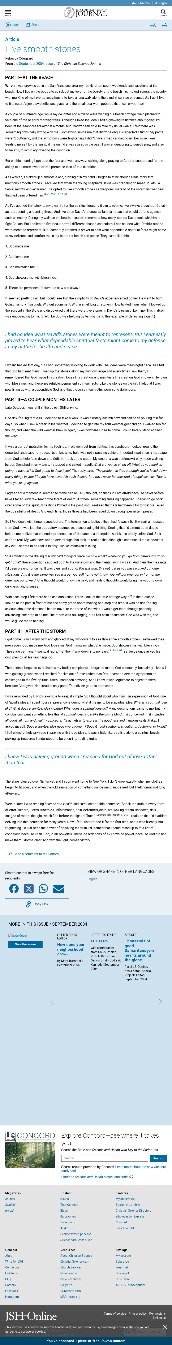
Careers (10, 1285)
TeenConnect (69, 1204)
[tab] (30, 1193)
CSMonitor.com (70, 1291)
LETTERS (99, 941)
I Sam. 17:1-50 (58, 194)
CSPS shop (123, 1279)
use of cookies (35, 1331)
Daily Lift (66, 1285)
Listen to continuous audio (95, 1177)
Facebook (11, 1291)
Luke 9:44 (116, 650)
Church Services (71, 1267)
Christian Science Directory (133, 1210)
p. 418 (124, 814)
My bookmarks (125, 1199)
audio (76, 1240)
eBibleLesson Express (130, 1216)
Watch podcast (75, 1234)
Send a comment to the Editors (36, 854)
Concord (121, 1222)
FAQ (8, 1279)
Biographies (68, 1216)
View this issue (25, 944)
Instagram (12, 1296)
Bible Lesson (68, 1273)
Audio (64, 1228)
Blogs (64, 1210)
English (92, 879)
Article (12, 39)
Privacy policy (138, 1313)
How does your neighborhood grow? (71, 949)
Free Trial (122, 1267)
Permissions (157, 1313)
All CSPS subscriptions (131, 1285)
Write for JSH (14, 1261)
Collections (67, 1222)
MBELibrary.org (70, 1296)
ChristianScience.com (74, 1261)
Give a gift (122, 1273)
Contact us (12, 1267)
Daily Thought (125, 1228)
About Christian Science (76, 1255)
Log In (163, 3)
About (9, 1255)
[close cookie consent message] (165, 1327)
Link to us (11, 1273)
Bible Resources (71, 1279)
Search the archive (128, 1204)
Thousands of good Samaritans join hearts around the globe (139, 950)
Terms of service (115, 1313)
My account (123, 1255)
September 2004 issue (36, 64)
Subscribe (143, 3)
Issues (64, 1199)
